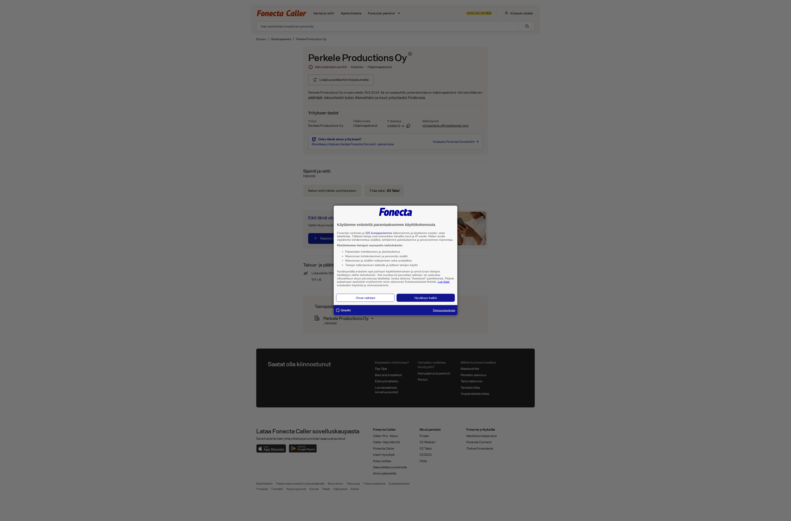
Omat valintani (365, 297)
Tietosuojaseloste (444, 310)
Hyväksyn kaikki (425, 297)
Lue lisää (443, 281)
